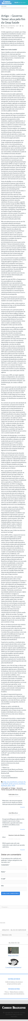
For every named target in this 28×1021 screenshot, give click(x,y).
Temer (13, 785)
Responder (22, 807)
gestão (11, 784)
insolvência (22, 784)
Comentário (5, 865)
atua (8, 782)
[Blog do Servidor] (20, 2)
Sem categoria (10, 27)
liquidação (4, 785)
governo (15, 784)
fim (25, 782)
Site (2, 885)
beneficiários (14, 782)
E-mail (3, 879)
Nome (3, 872)
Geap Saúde (4, 784)
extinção (20, 782)
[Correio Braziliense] (7, 2)
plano (9, 785)
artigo (4, 782)
